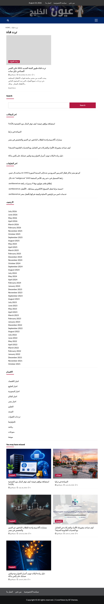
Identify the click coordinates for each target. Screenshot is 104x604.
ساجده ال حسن (15, 173)
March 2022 (13, 348)
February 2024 (14, 283)
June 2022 (12, 338)
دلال (10, 178)
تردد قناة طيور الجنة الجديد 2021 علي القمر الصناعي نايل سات (27, 70)
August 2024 (14, 270)
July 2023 (12, 302)
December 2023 (15, 289)
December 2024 (15, 257)
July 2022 (12, 335)
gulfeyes (13, 75)
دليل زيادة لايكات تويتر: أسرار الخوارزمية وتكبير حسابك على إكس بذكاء (35, 155)
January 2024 (14, 286)
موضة (10, 437)
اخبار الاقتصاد (13, 381)
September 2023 (15, 296)
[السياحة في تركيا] (75, 464)
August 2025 (14, 240)
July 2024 (12, 273)
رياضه (10, 427)
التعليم (10, 406)
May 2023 (12, 309)
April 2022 (12, 344)
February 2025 (14, 253)
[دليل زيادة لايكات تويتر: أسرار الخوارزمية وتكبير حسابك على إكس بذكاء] (28, 555)
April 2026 (12, 221)
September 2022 (15, 328)
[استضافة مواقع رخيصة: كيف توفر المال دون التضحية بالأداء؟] (28, 464)
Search (9, 95)
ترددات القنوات (14, 62)
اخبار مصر (12, 401)
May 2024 (12, 276)
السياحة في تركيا (14, 132)
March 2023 (13, 315)
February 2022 (14, 351)
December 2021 (15, 357)
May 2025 (12, 244)
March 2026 (13, 224)
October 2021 (14, 364)
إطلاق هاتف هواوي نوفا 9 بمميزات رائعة (36, 183)
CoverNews (60, 600)
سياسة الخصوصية (60, 3)
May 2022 (12, 341)
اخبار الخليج (12, 386)
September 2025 (15, 237)
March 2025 (13, 250)
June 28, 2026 (69, 485)
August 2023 (14, 299)
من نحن (72, 3)
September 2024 (15, 266)
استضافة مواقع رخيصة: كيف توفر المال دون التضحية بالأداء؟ (31, 124)
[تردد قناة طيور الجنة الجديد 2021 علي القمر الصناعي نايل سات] (28, 50)
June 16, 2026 (23, 534)
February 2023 (14, 318)
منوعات (11, 432)
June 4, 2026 (23, 580)
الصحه (10, 411)
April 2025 (12, 247)
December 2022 (15, 325)
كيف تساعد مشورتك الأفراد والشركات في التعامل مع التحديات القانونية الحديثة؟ (39, 147)
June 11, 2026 (69, 534)
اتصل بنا (48, 3)
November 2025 (15, 231)
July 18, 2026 (23, 488)
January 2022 (14, 354)
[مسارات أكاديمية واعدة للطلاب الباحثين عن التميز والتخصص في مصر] (28, 509)
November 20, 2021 (25, 75)
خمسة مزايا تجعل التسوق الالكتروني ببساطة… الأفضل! (42, 189)
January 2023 (14, 322)
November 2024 (15, 260)
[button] (96, 20)
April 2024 (12, 279)
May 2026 (12, 218)
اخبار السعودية (14, 391)
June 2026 (12, 214)
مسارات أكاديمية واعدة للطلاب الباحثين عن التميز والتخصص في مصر (35, 140)
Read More (12, 88)
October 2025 (14, 234)
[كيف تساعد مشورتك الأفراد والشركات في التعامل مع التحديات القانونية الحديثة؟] (75, 509)
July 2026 (12, 211)
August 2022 (14, 331)
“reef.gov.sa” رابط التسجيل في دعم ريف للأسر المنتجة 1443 (39, 178)
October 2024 (14, 263)
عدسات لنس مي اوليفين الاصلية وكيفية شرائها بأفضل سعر (44, 194)
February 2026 (14, 227)
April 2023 (12, 312)
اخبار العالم (12, 396)
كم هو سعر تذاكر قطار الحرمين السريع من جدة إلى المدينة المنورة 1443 (52, 173)
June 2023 (12, 305)
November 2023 (15, 292)
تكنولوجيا (11, 422)
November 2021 (15, 361)
